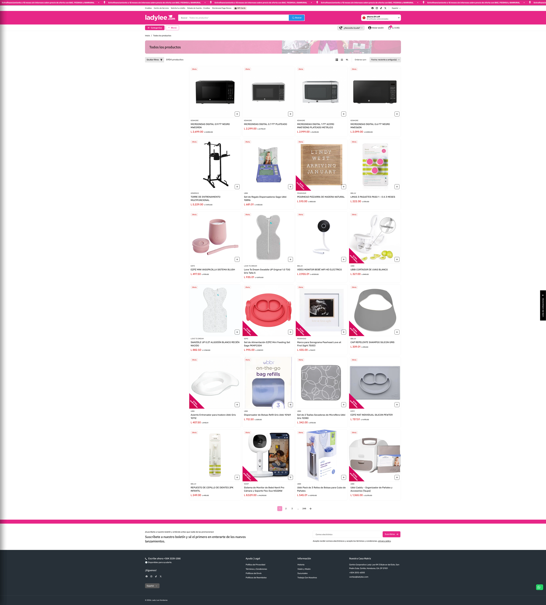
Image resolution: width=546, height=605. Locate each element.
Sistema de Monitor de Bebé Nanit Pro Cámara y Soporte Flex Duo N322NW (264, 489)
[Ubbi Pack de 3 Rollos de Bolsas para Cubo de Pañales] (322, 455)
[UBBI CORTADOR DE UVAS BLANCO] (375, 237)
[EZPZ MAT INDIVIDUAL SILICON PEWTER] (375, 383)
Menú (174, 28)
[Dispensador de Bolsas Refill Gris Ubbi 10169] (268, 383)
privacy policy (384, 541)
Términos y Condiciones (256, 569)
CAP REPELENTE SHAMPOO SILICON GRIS (372, 342)
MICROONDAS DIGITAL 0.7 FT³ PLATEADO (265, 124)
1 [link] (279, 508)
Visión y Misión (304, 569)
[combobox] (241, 18)
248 (304, 508)
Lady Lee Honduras (159, 600)
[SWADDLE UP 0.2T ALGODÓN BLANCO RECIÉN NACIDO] (215, 310)
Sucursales (302, 573)
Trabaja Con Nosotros (307, 577)
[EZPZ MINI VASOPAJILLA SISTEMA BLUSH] (215, 237)
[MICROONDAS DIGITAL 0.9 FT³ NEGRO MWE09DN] (215, 92)
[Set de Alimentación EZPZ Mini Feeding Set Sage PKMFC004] (268, 310)
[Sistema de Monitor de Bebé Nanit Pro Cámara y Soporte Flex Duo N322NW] (268, 455)
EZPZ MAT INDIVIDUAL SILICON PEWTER (371, 415)
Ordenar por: (361, 59)
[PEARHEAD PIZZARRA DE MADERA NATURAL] (322, 165)
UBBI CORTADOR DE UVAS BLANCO (369, 269)
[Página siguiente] (310, 508)
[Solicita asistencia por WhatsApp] (539, 587)
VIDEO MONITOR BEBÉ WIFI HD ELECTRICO (319, 269)
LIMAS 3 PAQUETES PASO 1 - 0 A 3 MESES (372, 197)
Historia (300, 564)
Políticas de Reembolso (256, 577)
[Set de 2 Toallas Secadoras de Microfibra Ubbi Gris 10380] (322, 383)
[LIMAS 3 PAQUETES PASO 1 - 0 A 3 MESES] (375, 165)
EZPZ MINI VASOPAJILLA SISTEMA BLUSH (213, 269)
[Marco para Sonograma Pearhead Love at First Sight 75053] (322, 310)
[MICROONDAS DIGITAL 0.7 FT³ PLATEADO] (268, 92)
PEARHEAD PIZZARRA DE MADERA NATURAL (321, 197)
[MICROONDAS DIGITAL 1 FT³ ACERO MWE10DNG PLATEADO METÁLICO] (322, 92)
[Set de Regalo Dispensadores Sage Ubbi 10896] (268, 165)
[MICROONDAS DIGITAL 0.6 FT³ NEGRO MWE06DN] (375, 92)
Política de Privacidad (255, 564)
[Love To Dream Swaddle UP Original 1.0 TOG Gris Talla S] (268, 237)
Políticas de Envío (253, 573)
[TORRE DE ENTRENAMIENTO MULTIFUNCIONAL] (215, 165)
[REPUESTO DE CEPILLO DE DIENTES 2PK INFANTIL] (215, 455)
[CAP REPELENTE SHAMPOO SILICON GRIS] (375, 310)
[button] (393, 27)
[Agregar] (237, 114)
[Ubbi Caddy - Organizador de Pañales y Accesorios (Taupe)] (375, 455)
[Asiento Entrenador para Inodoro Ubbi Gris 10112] (215, 383)
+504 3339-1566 (172, 558)
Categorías (156, 28)
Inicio (147, 35)
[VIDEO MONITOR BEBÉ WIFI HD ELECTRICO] (322, 237)
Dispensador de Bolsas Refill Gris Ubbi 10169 (267, 415)
